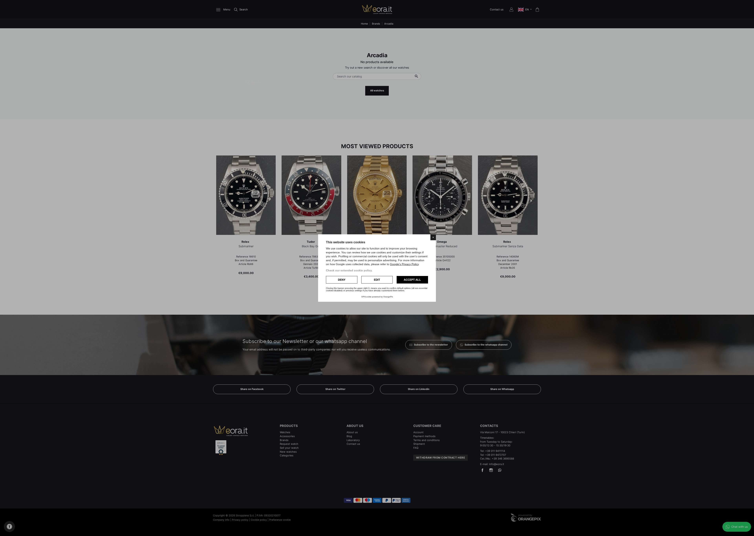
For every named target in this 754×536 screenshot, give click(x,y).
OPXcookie (366, 297)
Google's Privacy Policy (404, 264)
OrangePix (388, 297)
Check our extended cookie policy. (349, 270)
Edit (377, 279)
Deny (341, 279)
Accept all (412, 279)
